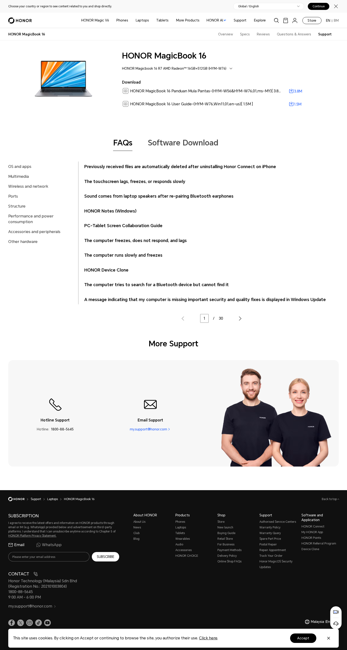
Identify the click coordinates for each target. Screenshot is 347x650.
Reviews (263, 34)
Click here (208, 638)
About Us (139, 521)
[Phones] (130, 20)
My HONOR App (312, 532)
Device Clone (310, 549)
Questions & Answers (294, 34)
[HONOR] (19, 499)
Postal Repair (268, 544)
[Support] (248, 20)
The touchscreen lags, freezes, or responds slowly (134, 181)
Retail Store (225, 538)
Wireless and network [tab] (28, 186)
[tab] (122, 143)
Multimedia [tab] (18, 176)
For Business (225, 544)
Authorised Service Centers (277, 521)
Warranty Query (270, 533)
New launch (225, 527)
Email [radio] (19, 545)
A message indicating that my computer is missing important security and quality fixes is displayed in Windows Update (205, 299)
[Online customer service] (336, 623)
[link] (285, 20)
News (137, 527)
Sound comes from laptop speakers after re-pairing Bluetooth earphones (158, 196)
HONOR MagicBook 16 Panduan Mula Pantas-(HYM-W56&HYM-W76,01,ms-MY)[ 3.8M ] (207, 91)
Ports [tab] (13, 196)
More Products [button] (187, 20)
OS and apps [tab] (19, 166)
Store (312, 20)
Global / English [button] (248, 6)
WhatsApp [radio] (52, 545)
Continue (319, 6)
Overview (225, 34)
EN (328, 20)
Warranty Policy (269, 527)
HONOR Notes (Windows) (110, 210)
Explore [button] (260, 20)
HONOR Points (311, 538)
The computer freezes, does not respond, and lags (135, 240)
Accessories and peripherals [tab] (34, 231)
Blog (136, 538)
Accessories (183, 550)
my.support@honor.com (148, 429)
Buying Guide (226, 533)
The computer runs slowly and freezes (123, 255)
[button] (240, 319)
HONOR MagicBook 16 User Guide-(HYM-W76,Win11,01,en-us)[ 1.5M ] (191, 104)
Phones (122, 20)
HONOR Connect (312, 526)
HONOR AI (215, 20)
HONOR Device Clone (106, 270)
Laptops (142, 20)
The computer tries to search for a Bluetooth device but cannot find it (156, 284)
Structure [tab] (16, 206)
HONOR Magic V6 (95, 20)
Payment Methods (229, 550)
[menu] (295, 20)
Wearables (182, 538)
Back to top (330, 499)
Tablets (162, 20)
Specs (245, 34)
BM (336, 20)
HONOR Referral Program (318, 543)
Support (240, 20)
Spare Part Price (270, 538)
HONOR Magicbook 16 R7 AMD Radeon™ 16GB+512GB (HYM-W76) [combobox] (174, 68)
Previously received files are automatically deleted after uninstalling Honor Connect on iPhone (180, 166)
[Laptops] (151, 20)
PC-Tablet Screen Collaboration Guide (123, 225)
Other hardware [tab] (23, 241)
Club (136, 533)
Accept (303, 638)
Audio (179, 544)
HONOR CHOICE (186, 555)
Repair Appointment (272, 550)
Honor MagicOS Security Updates (275, 564)
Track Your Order (271, 555)
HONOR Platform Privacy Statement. (32, 535)
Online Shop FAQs (229, 561)
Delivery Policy (227, 555)
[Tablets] (170, 20)
